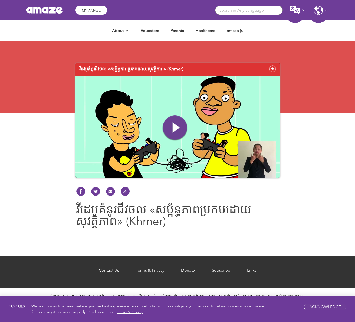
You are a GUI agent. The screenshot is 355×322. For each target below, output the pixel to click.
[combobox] (249, 10)
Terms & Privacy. (130, 312)
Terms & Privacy (150, 270)
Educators (150, 30)
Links (252, 270)
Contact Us (109, 270)
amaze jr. (235, 30)
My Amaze (91, 10)
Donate (188, 270)
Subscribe (221, 270)
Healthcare (205, 30)
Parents (177, 30)
